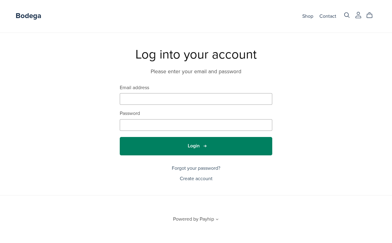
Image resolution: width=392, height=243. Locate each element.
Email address (134, 88)
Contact (327, 16)
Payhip (207, 219)
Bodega (28, 15)
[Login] (358, 15)
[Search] (347, 15)
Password (130, 113)
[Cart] (372, 15)
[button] (217, 220)
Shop (307, 16)
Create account (196, 179)
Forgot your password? (196, 168)
